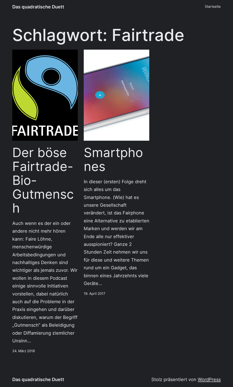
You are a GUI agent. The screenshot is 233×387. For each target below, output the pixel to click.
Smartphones (113, 159)
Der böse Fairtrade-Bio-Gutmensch (43, 180)
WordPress (209, 379)
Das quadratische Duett (38, 7)
